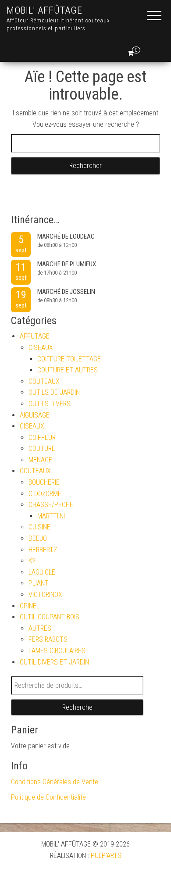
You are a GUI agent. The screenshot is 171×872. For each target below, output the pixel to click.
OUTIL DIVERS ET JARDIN (54, 662)
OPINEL (29, 606)
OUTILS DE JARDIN (54, 392)
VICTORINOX (45, 594)
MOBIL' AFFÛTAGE (44, 10)
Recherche (77, 707)
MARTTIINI (51, 516)
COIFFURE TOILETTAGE (69, 359)
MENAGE (40, 460)
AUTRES (39, 628)
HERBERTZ (42, 550)
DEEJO (37, 538)
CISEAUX (40, 347)
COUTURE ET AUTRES (67, 370)
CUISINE (39, 527)
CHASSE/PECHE (50, 504)
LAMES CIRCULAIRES (57, 651)
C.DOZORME (44, 494)
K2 (32, 561)
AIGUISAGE (35, 415)
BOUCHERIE (44, 482)
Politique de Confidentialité (48, 797)
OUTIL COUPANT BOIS (49, 617)
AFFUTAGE (35, 336)
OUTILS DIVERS (49, 404)
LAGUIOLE (41, 572)
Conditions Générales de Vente (54, 782)
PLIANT (38, 583)
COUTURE (41, 448)
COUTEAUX (44, 381)
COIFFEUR (42, 437)
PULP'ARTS (106, 855)
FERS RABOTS (48, 639)
